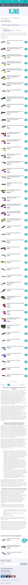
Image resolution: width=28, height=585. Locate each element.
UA (25, 5)
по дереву (16, 34)
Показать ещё (14, 381)
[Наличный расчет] (13, 576)
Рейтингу (18, 30)
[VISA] (3, 576)
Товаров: (3, 28)
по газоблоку (9, 34)
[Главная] (1, 18)
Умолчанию (6, 30)
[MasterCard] (8, 576)
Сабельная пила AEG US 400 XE (13, 538)
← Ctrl (3, 384)
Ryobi (3, 34)
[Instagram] (9, 571)
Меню (8, 4)
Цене (13, 30)
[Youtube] (7, 571)
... (6, 37)
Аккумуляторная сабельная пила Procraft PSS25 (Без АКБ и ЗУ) (14, 546)
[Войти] (3, 1)
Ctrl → (22, 384)
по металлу (23, 34)
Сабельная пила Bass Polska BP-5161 (14, 552)
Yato (3, 37)
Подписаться (24, 564)
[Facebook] (2, 571)
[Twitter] (4, 571)
